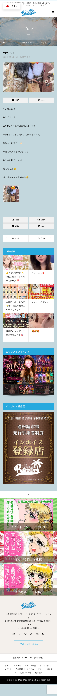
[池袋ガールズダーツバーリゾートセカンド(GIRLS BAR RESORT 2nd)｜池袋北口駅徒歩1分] (28, 605)
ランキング (44, 666)
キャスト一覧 (30, 666)
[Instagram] (13, 634)
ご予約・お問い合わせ (28, 644)
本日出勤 (17, 666)
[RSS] (43, 634)
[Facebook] (31, 634)
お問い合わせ (25, 673)
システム (30, 669)
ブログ (40, 669)
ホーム (7, 666)
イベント (8, 669)
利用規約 (38, 673)
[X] (25, 634)
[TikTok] (19, 634)
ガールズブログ (23, 57)
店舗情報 (19, 669)
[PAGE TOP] (28, 494)
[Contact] (37, 634)
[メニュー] (52, 12)
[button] (6, 370)
